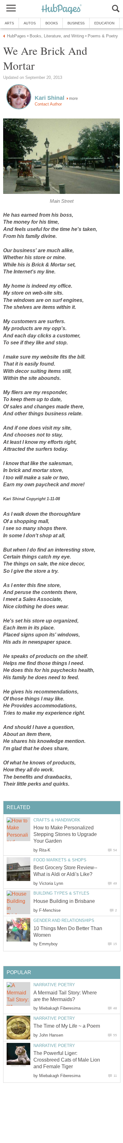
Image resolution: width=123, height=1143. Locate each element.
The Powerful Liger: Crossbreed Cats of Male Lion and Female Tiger (66, 1059)
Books (51, 23)
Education (104, 23)
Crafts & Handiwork (56, 820)
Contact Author (48, 104)
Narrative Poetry (54, 984)
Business (76, 23)
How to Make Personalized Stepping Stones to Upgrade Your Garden (65, 834)
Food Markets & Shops (59, 860)
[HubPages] (61, 9)
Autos (30, 23)
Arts (9, 23)
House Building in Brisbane (64, 901)
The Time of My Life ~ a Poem (66, 1026)
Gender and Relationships (63, 920)
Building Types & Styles (61, 893)
